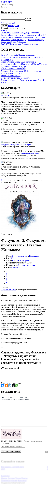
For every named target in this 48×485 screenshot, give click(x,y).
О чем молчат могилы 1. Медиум (15, 78)
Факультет (15, 267)
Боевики (19, 37)
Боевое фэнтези (8, 37)
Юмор (42, 37)
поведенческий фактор (31, 153)
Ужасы (13, 42)
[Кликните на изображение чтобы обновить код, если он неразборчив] (11, 438)
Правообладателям (30, 44)
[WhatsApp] (16, 385)
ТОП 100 (5, 44)
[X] (13, 385)
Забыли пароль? (8, 23)
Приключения (32, 35)
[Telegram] (9, 385)
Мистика (5, 40)
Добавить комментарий (11, 451)
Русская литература (17, 40)
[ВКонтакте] (2, 385)
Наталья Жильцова (20, 260)
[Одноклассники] (6, 385)
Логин (28, 18)
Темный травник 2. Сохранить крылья (18, 55)
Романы (4, 35)
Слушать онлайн (8, 290)
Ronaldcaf (5, 95)
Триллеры (5, 42)
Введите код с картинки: (12, 441)
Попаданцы (25, 33)
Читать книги (15, 44)
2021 (12, 258)
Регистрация (13, 26)
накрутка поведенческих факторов (16, 144)
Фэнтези (15, 33)
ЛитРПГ (42, 35)
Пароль (28, 21)
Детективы (35, 33)
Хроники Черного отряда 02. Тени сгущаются (21, 71)
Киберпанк (21, 42)
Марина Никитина (26, 265)
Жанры (4, 30)
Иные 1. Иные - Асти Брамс (13, 69)
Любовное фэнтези (16, 35)
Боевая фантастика (31, 37)
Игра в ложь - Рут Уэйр (11, 73)
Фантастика (6, 33)
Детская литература (35, 40)
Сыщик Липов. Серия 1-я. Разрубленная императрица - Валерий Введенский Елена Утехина (24, 63)
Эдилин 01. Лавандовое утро (13, 66)
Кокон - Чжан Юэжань (10, 75)
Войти (4, 26)
